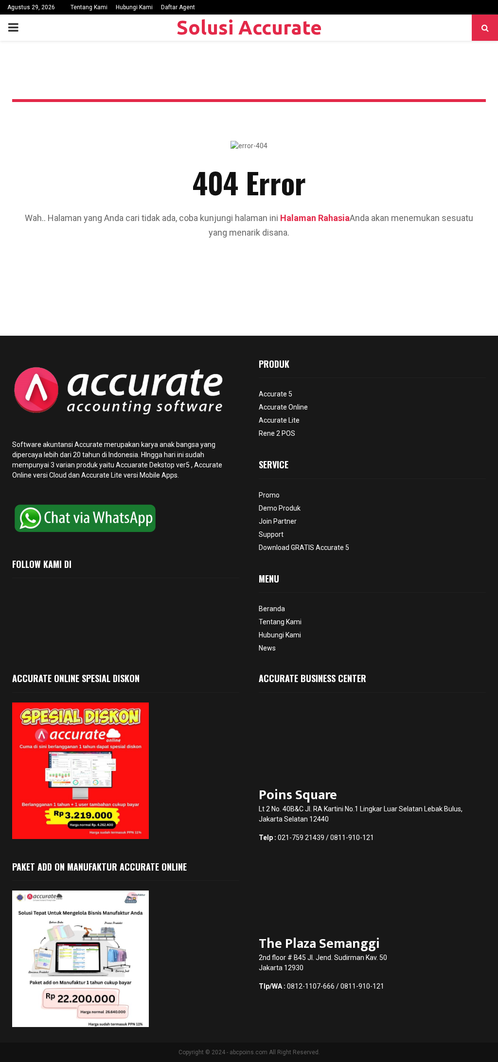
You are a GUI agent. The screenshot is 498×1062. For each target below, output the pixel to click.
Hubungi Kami (134, 7)
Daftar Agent (178, 7)
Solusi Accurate (249, 27)
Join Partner (278, 521)
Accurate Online (283, 407)
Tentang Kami (89, 7)
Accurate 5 (275, 394)
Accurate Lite (279, 420)
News (267, 648)
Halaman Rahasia (315, 218)
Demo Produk (280, 508)
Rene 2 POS (277, 433)
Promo (269, 495)
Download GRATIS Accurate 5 (304, 547)
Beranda (272, 609)
